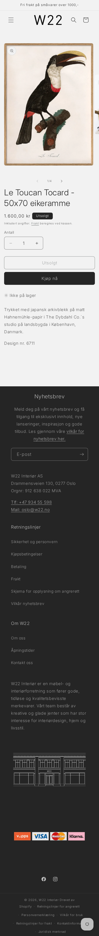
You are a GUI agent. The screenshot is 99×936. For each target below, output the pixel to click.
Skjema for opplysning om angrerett (45, 591)
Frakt (35, 223)
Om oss (18, 638)
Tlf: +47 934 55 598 (31, 502)
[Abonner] (82, 454)
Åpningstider (23, 650)
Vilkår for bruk (71, 915)
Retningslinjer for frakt (34, 923)
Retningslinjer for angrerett (58, 906)
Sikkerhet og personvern (34, 541)
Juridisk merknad (52, 932)
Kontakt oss (22, 662)
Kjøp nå (50, 278)
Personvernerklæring (37, 915)
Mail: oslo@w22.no (30, 509)
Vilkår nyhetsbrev (27, 603)
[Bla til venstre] (37, 181)
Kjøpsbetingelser (27, 554)
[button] (11, 20)
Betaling (18, 566)
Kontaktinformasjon (72, 923)
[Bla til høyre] (62, 181)
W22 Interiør (49, 900)
